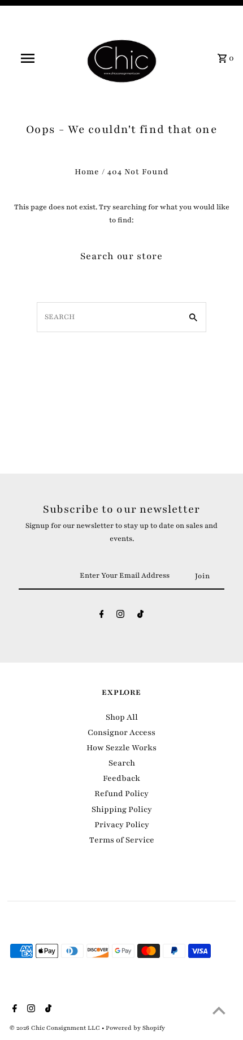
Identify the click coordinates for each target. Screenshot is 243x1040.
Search (122, 763)
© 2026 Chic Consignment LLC (56, 1028)
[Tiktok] (140, 616)
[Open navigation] (30, 58)
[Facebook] (101, 616)
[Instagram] (120, 616)
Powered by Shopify (135, 1028)
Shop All (122, 717)
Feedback (121, 778)
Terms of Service (121, 840)
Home (87, 171)
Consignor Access (121, 732)
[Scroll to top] (219, 1010)
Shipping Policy (122, 809)
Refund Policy (121, 793)
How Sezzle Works (121, 747)
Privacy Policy (121, 824)
